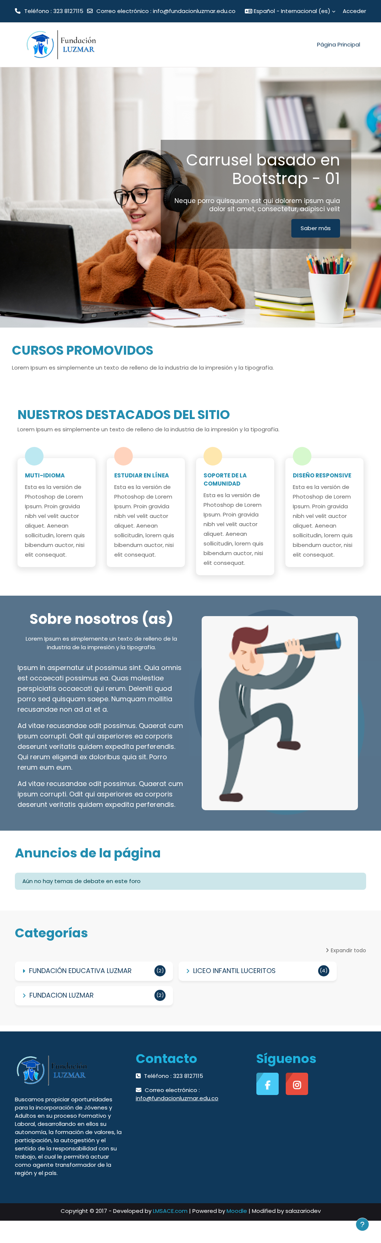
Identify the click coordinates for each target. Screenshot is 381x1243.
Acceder (354, 11)
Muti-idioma (45, 475)
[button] (290, 11)
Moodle (237, 1211)
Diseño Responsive (322, 475)
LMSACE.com (170, 1211)
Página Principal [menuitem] (338, 44)
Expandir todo (348, 950)
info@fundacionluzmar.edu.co (194, 11)
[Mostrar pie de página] (362, 1224)
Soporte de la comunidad (225, 479)
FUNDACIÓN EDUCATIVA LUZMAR (80, 970)
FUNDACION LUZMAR (61, 995)
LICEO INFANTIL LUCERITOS (234, 970)
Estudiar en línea (141, 475)
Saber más (316, 228)
